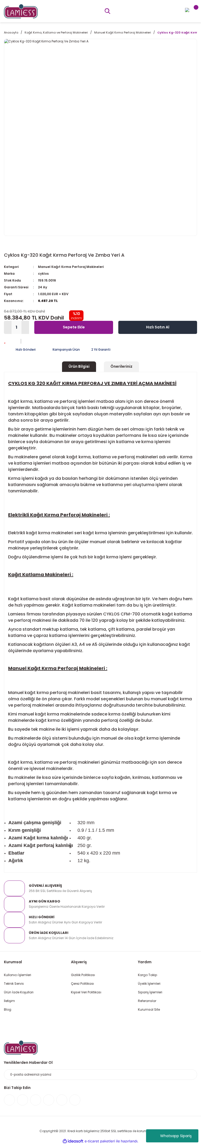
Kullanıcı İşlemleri (17, 975)
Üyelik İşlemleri (149, 983)
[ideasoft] (73, 1141)
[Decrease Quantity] (8, 327)
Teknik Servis (14, 983)
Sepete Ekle (74, 327)
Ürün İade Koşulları (19, 992)
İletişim (9, 1001)
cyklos (43, 273)
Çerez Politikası (82, 983)
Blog (7, 1009)
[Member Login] (187, 9)
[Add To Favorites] (5, 340)
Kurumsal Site (149, 1009)
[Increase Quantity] (25, 327)
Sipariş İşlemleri (150, 992)
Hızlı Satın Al (157, 327)
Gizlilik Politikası (83, 975)
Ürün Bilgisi (79, 366)
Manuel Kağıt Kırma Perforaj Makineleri (71, 267)
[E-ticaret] (100, 1141)
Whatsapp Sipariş (176, 1135)
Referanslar (147, 1001)
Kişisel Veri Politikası (86, 992)
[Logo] (21, 11)
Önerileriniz (121, 366)
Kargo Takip (147, 975)
